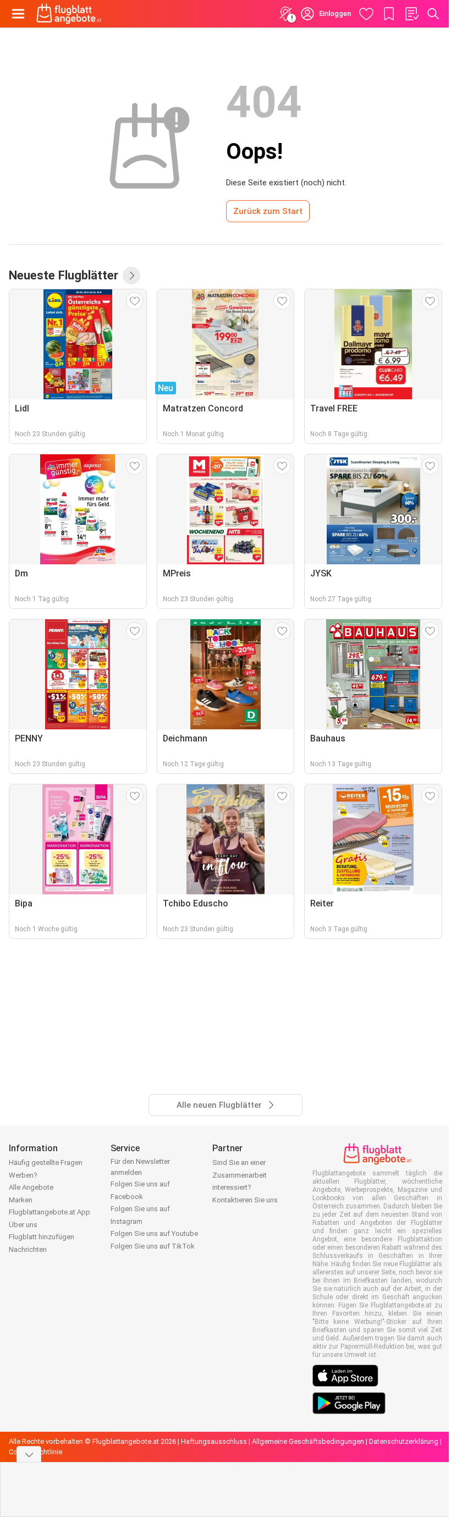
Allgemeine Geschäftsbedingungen (308, 1441)
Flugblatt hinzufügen (41, 1237)
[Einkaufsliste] (411, 14)
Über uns (23, 1225)
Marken (20, 1200)
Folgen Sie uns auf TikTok (153, 1246)
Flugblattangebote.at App (49, 1212)
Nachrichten (28, 1249)
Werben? (23, 1175)
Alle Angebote (31, 1187)
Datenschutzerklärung (403, 1441)
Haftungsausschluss (214, 1441)
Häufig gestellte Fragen (45, 1162)
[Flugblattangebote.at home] (68, 13)
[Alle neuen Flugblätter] (131, 275)
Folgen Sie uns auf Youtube (154, 1233)
